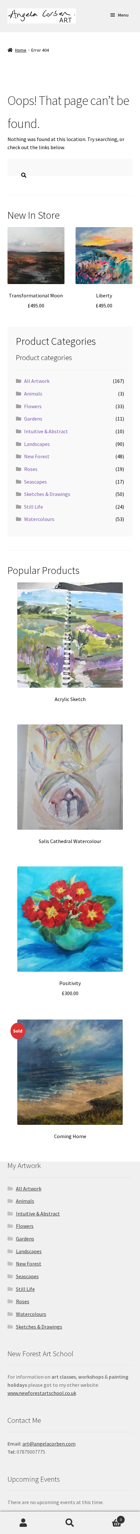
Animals (33, 393)
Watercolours (39, 519)
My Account (23, 1523)
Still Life (33, 506)
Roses (30, 469)
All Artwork (36, 381)
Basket (107, 1517)
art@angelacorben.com (49, 1443)
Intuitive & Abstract (46, 431)
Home (20, 50)
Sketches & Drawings (47, 494)
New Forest (36, 456)
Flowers (33, 406)
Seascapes (35, 481)
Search (70, 1523)
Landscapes (37, 444)
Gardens (33, 418)
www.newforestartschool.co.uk (41, 1393)
